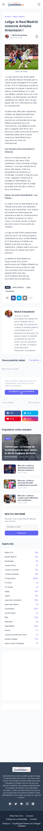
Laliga (28, 287)
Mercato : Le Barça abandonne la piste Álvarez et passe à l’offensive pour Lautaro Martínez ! (28, 467)
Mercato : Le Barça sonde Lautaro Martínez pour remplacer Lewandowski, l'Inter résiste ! (28, 498)
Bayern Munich (21, 557)
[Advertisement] (21, 675)
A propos (29, 816)
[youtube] (21, 804)
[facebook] (10, 804)
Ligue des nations (21, 604)
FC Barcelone (21, 578)
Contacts (33, 819)
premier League (21, 639)
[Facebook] (13, 298)
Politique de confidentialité (16, 819)
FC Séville (21, 587)
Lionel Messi (21, 609)
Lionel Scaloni (21, 613)
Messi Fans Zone (16, 816)
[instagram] (27, 804)
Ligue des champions (21, 600)
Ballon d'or (21, 552)
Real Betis (21, 622)
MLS (21, 617)
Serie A (21, 630)
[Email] (24, 298)
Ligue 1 (21, 596)
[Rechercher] (39, 4)
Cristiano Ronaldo (21, 574)
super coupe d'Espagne (21, 643)
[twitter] (16, 804)
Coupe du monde (21, 570)
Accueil (8, 17)
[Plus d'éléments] (30, 298)
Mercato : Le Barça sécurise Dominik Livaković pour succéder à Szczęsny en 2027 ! (28, 483)
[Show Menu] (3, 4)
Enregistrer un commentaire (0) (21, 392)
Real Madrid (10, 291)
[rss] (33, 804)
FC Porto (21, 583)
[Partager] (36, 36)
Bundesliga (21, 561)
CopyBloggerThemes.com (22, 823)
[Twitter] (19, 298)
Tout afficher (34, 360)
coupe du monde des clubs (21, 635)
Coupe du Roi (21, 565)
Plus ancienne (33, 402)
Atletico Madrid (18, 17)
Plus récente (8, 402)
